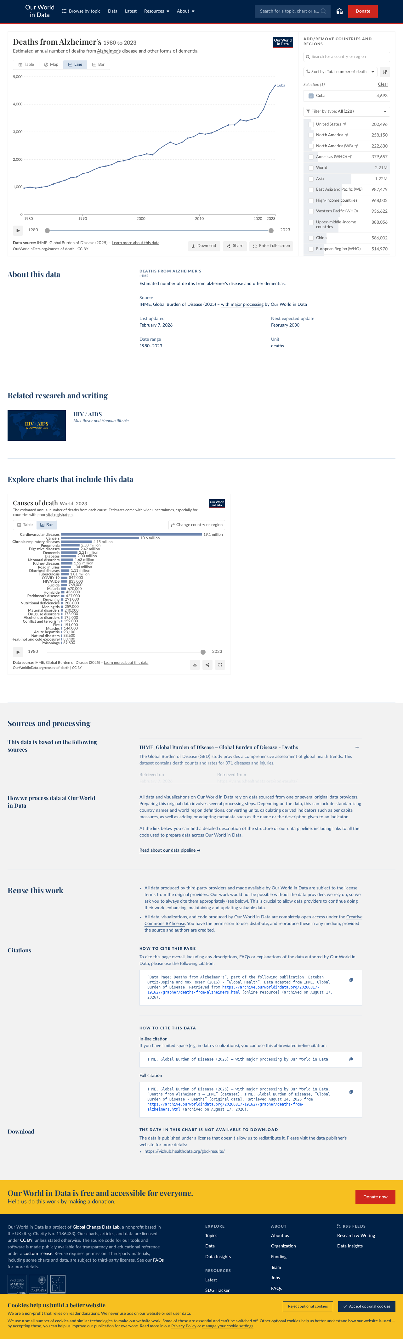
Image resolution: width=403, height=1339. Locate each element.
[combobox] (293, 11)
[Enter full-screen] (220, 665)
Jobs (275, 1278)
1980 (33, 230)
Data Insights (218, 1257)
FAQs (158, 1260)
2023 (285, 230)
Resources (154, 11)
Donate (363, 11)
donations (90, 1314)
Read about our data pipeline (167, 850)
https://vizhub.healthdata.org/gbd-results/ (185, 1151)
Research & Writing (356, 1236)
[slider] (47, 230)
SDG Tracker (217, 1290)
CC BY (82, 249)
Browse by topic (84, 11)
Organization (283, 1246)
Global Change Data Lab (96, 1227)
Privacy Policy (183, 1326)
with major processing (242, 304)
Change (199, 525)
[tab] (26, 64)
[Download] (195, 665)
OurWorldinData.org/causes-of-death (44, 249)
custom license (38, 1254)
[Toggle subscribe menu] (339, 11)
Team (276, 1267)
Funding (279, 1257)
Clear (383, 84)
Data (112, 11)
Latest (131, 11)
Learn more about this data (135, 243)
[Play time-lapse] (18, 231)
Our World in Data (39, 11)
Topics (211, 1236)
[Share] (207, 665)
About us (280, 1236)
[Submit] (322, 11)
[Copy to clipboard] (344, 980)
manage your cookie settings (227, 1326)
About (183, 11)
